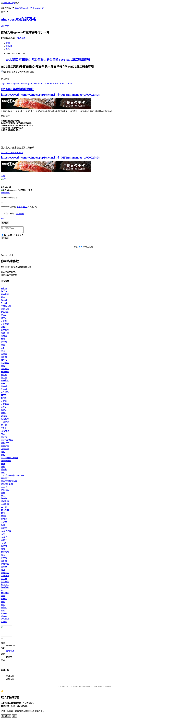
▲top (3, 218)
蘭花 (3, 455)
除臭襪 (4, 300)
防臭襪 (4, 303)
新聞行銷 (5, 593)
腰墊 (3, 467)
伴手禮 (4, 342)
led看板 (4, 543)
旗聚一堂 (5, 333)
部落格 (9, 46)
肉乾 (3, 348)
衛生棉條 (5, 582)
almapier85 (5, 193)
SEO (3, 493)
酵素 (3, 434)
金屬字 (4, 528)
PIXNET (66, 686)
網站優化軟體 (7, 484)
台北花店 (5, 507)
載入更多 (5, 223)
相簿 (8, 43)
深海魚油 (5, 431)
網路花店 (5, 498)
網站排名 (5, 490)
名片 (8, 49)
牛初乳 (4, 428)
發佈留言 (5, 238)
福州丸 (4, 360)
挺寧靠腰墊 (6, 461)
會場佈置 (5, 504)
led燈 (3, 534)
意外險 (4, 437)
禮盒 (3, 339)
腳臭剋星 (5, 294)
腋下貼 (4, 318)
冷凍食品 (5, 363)
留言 (25, 207)
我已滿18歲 (6, 716)
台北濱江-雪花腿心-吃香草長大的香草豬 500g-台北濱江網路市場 (48, 59)
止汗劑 (4, 321)
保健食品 (5, 419)
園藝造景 (5, 446)
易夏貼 (4, 315)
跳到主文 (5, 26)
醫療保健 (21, 38)
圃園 (3, 610)
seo (2, 590)
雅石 (3, 452)
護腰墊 (4, 470)
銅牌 (3, 525)
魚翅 (3, 366)
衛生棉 (4, 579)
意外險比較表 (7, 440)
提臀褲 (4, 622)
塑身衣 (4, 613)
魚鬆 (3, 176)
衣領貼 (4, 288)
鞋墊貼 (4, 327)
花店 (3, 495)
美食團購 (20, 214)
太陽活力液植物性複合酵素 (13, 475)
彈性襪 (4, 546)
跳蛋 (3, 570)
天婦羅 (4, 354)
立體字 (4, 522)
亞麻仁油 (5, 422)
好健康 (4, 416)
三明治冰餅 (6, 306)
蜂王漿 (4, 425)
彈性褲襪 (5, 552)
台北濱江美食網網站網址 (17, 89)
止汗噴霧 (5, 324)
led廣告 (4, 537)
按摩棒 (4, 567)
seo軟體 (4, 487)
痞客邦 (20, 207)
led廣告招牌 (6, 531)
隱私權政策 (98, 686)
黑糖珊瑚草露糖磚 (9, 481)
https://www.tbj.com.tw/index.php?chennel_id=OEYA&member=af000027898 (36, 83)
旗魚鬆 (4, 336)
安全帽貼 (5, 312)
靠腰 (3, 464)
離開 (14, 716)
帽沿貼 (4, 291)
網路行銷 (5, 587)
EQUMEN (5, 619)
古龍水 (4, 608)
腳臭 (3, 297)
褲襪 (3, 549)
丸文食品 (5, 330)
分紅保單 (5, 443)
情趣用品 (5, 564)
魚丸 (3, 351)
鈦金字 (4, 540)
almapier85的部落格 (18, 19)
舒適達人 (5, 585)
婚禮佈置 (5, 501)
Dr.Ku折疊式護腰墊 (9, 458)
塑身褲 (4, 616)
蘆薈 (3, 596)
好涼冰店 (5, 309)
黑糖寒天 (5, 478)
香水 (3, 605)
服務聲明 (108, 686)
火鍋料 (4, 357)
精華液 (4, 599)
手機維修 (5, 576)
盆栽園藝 (5, 449)
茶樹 (3, 602)
